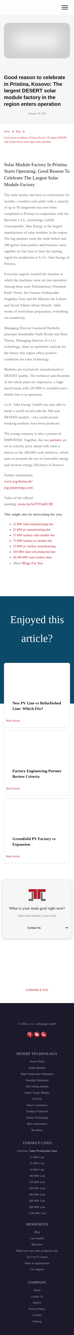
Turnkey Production (37, 1111)
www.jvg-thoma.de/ (18, 481)
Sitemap (37, 1321)
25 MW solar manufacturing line (33, 524)
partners (55, 440)
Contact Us (37, 1296)
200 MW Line (37, 1188)
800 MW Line (37, 1207)
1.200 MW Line (37, 1213)
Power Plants (37, 1061)
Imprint (37, 1302)
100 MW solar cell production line (34, 551)
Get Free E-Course (37, 1256)
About (37, 1290)
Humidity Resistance (37, 1080)
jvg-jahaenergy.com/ (18, 488)
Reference (37, 1244)
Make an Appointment (37, 1263)
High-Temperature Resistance (37, 1074)
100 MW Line (37, 1175)
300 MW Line (37, 1194)
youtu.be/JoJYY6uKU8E (35, 504)
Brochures (37, 1130)
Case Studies (37, 1238)
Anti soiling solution (37, 1086)
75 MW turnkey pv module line (32, 540)
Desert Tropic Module (37, 1092)
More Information (37, 1123)
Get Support (37, 1269)
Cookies (37, 1315)
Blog (37, 1232)
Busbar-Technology (37, 1117)
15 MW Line (37, 1157)
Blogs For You (32, 563)
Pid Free (37, 1098)
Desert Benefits (37, 1067)
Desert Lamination (37, 1105)
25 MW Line (37, 1163)
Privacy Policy (37, 1309)
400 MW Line (37, 1200)
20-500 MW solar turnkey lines (32, 557)
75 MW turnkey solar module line (34, 535)
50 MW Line (37, 1169)
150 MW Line (37, 1182)
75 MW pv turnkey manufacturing (34, 546)
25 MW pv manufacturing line (32, 529)
